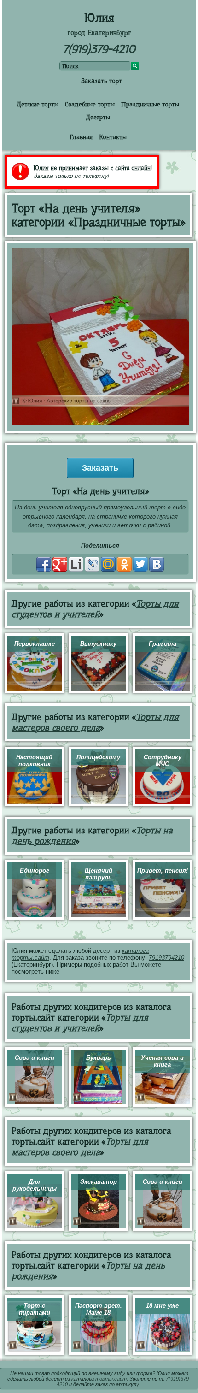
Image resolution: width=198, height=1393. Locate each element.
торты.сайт (111, 1378)
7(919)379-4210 (99, 49)
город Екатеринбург (99, 33)
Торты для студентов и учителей (95, 609)
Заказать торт (101, 80)
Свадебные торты (90, 104)
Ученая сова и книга (162, 1061)
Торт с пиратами (34, 1309)
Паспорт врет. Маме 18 (98, 1309)
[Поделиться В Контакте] (156, 564)
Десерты (98, 117)
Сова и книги (34, 1057)
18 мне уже (162, 1305)
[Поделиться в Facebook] (43, 564)
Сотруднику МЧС (162, 760)
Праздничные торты (150, 104)
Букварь (98, 1057)
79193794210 (166, 957)
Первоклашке (34, 643)
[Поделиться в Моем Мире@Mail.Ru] (108, 564)
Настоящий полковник (34, 760)
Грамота (162, 643)
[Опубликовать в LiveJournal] (92, 564)
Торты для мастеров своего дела (95, 722)
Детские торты (37, 104)
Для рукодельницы (34, 1185)
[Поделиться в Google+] (59, 564)
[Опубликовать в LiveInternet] (76, 564)
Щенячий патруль (98, 874)
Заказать (100, 467)
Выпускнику (98, 643)
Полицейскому (98, 757)
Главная (81, 137)
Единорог (34, 870)
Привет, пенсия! (162, 870)
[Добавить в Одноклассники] (124, 564)
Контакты (113, 137)
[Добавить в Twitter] (140, 564)
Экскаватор (98, 1181)
